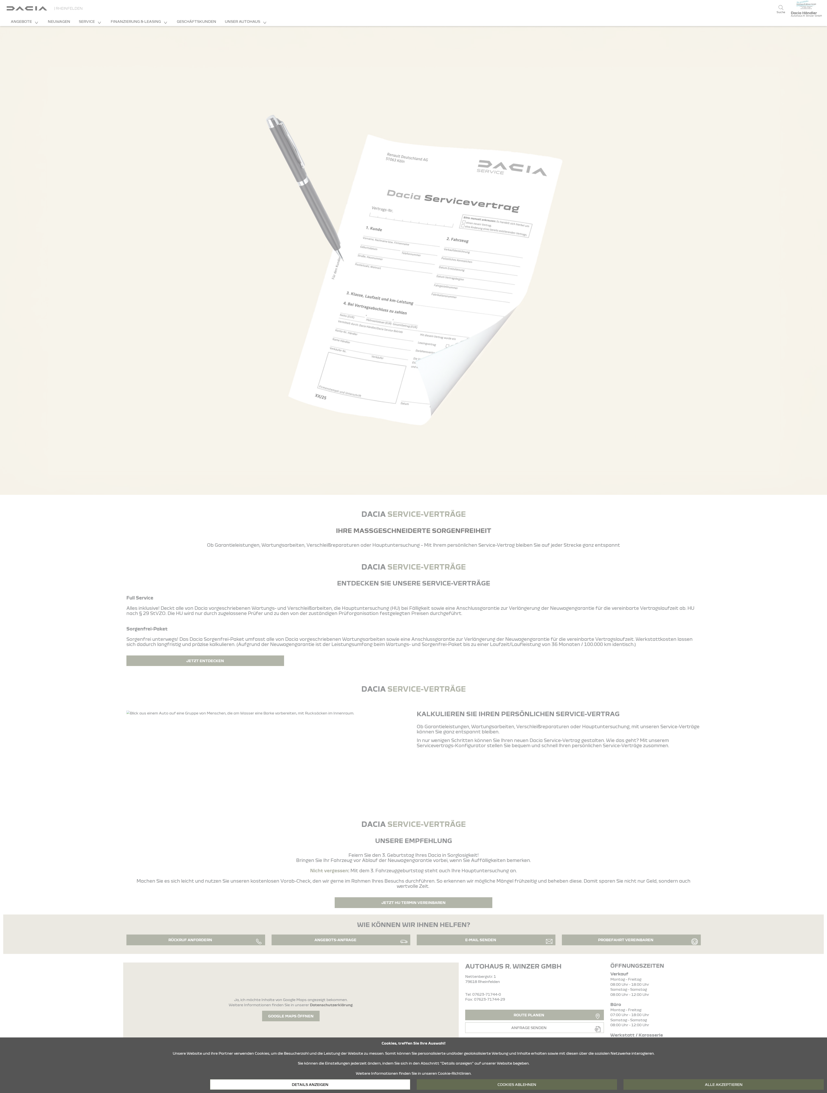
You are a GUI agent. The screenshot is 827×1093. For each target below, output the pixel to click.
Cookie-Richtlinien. (454, 1073)
